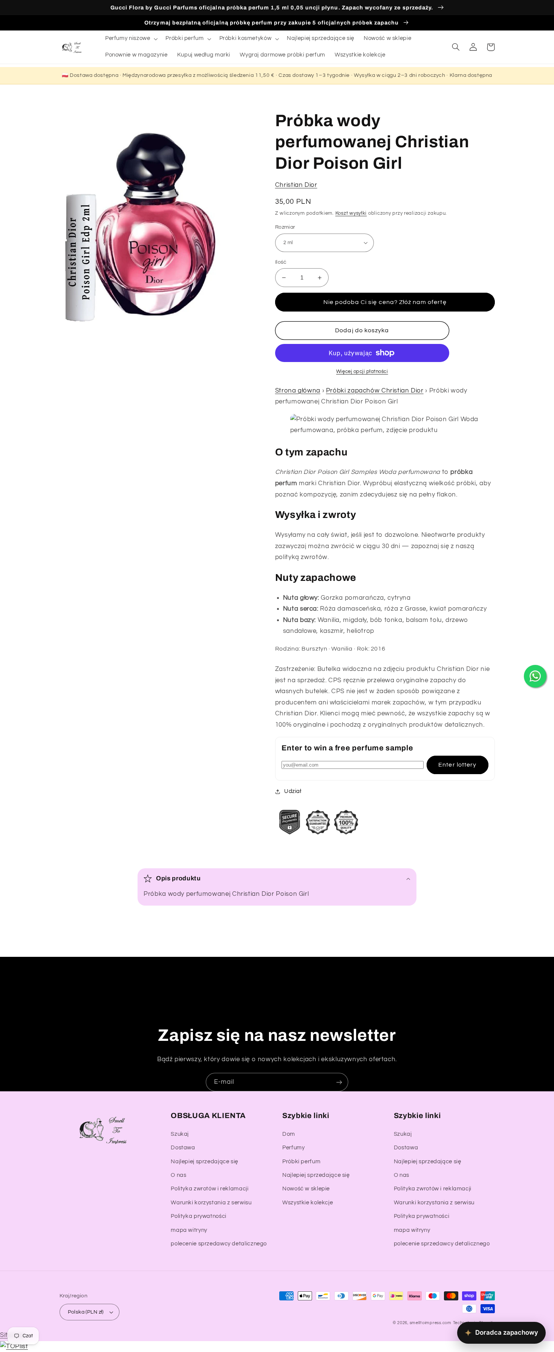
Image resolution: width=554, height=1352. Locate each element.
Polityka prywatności (198, 1216)
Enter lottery (457, 765)
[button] (130, 39)
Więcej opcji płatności (362, 371)
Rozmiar (285, 227)
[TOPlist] (14, 1346)
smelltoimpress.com (430, 1323)
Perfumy (293, 1147)
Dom (288, 1134)
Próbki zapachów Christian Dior (375, 390)
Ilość (281, 262)
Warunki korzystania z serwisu (211, 1202)
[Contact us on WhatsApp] (535, 676)
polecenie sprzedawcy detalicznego (219, 1244)
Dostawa (183, 1147)
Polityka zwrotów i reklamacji (209, 1189)
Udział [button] (292, 791)
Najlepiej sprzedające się (204, 1161)
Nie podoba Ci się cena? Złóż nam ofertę (385, 302)
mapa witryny (189, 1230)
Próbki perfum (301, 1161)
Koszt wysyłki (351, 213)
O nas (178, 1175)
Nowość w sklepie (306, 1189)
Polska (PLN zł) (86, 1312)
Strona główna (297, 390)
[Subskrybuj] (339, 1082)
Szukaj (180, 1134)
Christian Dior (296, 185)
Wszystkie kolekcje (307, 1202)
